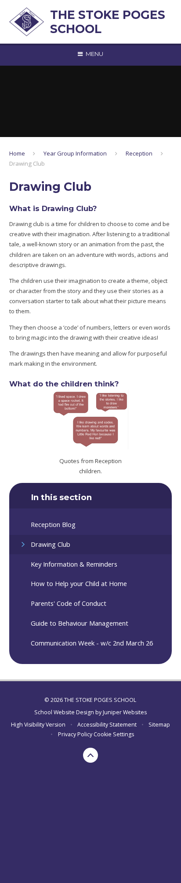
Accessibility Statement (107, 724)
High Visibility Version (38, 724)
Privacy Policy (75, 734)
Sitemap (159, 724)
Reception (139, 153)
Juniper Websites (125, 712)
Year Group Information (75, 153)
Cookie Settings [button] (114, 734)
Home (17, 153)
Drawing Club (27, 163)
